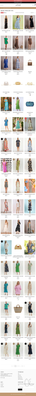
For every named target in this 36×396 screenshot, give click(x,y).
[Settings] (33, 5)
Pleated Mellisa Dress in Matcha (18, 112)
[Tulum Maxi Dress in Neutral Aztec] (29, 227)
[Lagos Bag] (29, 63)
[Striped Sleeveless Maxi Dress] (29, 288)
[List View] (6, 12)
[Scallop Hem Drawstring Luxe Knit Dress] (6, 247)
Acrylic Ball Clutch (30, 112)
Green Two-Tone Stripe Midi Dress (6, 296)
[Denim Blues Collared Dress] (6, 124)
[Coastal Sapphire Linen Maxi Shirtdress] (6, 63)
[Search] (2, 5)
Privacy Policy (24, 394)
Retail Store (2, 386)
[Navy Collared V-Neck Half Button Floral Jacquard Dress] (29, 247)
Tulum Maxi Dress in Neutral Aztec (29, 235)
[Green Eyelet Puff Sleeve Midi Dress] (18, 350)
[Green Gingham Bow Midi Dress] (18, 124)
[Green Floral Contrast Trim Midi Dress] (29, 268)
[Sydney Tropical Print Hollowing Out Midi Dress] (29, 124)
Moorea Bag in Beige (6, 92)
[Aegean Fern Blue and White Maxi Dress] (29, 145)
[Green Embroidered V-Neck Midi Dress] (18, 268)
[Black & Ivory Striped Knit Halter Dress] (29, 186)
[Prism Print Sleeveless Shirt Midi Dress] (6, 206)
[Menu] (1, 5)
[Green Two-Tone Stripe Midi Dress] (6, 288)
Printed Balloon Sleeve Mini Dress (18, 296)
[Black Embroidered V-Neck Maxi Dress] (29, 309)
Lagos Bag (30, 71)
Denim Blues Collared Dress (6, 132)
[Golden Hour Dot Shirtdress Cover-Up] (29, 43)
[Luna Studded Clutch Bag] (29, 84)
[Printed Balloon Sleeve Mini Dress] (18, 288)
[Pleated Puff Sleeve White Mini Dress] (18, 206)
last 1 (13, 118)
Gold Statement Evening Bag (18, 92)
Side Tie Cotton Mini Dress (6, 51)
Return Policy (20, 376)
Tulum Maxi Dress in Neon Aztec (6, 153)
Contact (2, 385)
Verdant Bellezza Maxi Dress (18, 194)
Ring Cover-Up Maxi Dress (30, 30)
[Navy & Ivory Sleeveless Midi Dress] (29, 206)
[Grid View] (4, 12)
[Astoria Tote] (18, 309)
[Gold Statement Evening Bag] (18, 84)
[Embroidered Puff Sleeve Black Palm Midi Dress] (18, 227)
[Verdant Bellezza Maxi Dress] (18, 186)
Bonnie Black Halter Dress (6, 30)
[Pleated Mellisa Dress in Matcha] (18, 104)
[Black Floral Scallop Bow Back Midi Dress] (6, 268)
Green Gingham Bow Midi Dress (18, 132)
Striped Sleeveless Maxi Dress (30, 296)
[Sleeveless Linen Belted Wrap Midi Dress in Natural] (29, 329)
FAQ (18, 373)
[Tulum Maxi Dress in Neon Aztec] (6, 145)
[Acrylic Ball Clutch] (29, 104)
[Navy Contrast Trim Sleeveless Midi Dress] (6, 329)
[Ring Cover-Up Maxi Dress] (29, 22)
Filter (2, 12)
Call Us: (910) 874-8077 (4, 374)
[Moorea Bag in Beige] (6, 84)
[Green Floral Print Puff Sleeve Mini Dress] (6, 309)
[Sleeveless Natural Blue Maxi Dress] (18, 63)
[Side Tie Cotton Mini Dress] (6, 43)
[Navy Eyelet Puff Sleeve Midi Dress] (29, 350)
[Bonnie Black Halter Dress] (6, 22)
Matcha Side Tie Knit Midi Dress (18, 173)
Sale (25, 118)
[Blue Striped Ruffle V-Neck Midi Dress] (18, 22)
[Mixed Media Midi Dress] (6, 227)
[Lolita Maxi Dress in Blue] (6, 104)
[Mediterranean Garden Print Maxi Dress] (29, 165)
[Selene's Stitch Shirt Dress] (18, 145)
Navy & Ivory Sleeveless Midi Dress (29, 214)
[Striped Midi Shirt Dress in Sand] (6, 350)
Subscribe (20, 389)
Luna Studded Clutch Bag (30, 92)
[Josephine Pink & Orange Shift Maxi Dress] (6, 165)
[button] (34, 5)
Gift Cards (19, 375)
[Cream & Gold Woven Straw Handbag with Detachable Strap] (18, 247)
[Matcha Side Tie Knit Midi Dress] (18, 165)
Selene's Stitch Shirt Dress (18, 153)
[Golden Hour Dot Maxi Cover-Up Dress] (18, 43)
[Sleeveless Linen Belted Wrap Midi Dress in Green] (18, 329)
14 (22, 366)
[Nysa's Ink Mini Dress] (6, 186)
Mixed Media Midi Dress (6, 235)
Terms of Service (20, 379)
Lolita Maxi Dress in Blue (6, 112)
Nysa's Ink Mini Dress (6, 194)
